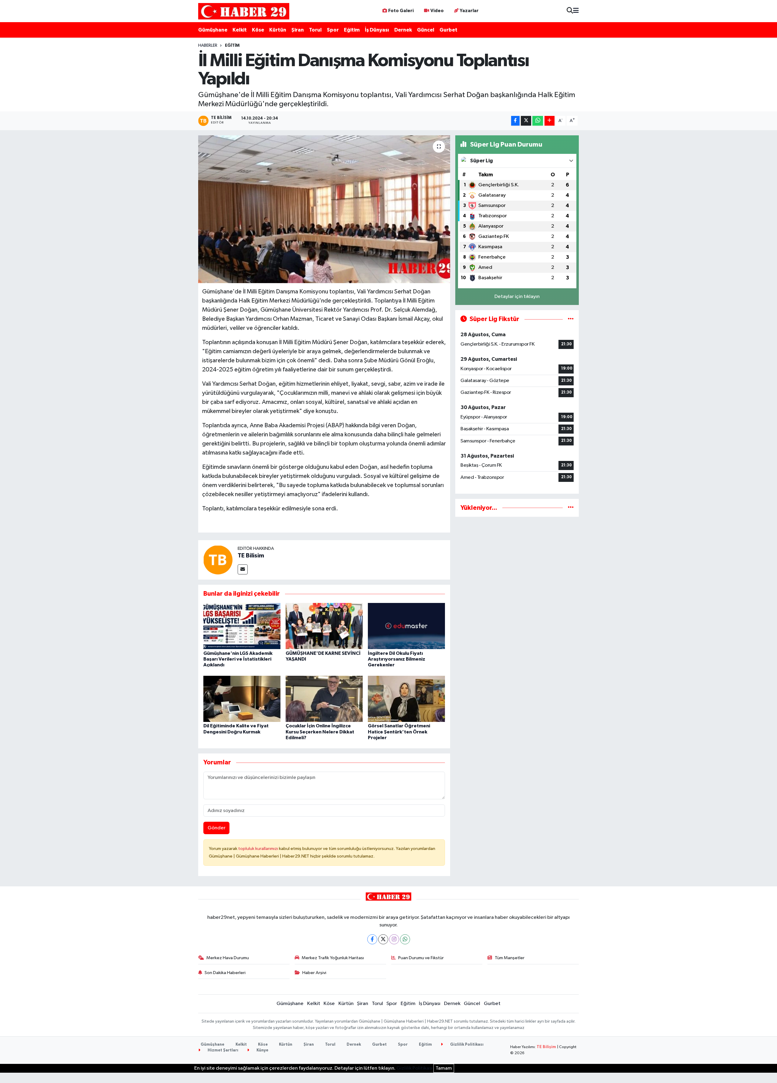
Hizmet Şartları (222, 1050)
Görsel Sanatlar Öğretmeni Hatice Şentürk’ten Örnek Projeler (399, 731)
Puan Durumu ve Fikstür (421, 958)
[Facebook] (372, 939)
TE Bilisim (251, 556)
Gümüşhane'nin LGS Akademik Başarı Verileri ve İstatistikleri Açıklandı (238, 659)
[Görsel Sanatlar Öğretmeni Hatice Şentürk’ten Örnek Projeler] (406, 698)
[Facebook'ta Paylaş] (515, 121)
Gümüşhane (212, 29)
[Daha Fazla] (550, 121)
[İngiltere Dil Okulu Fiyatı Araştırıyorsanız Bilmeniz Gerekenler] (406, 625)
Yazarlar (469, 10)
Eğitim (352, 29)
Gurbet (448, 29)
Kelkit (239, 29)
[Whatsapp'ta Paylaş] (537, 121)
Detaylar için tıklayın (517, 296)
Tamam (444, 1068)
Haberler (207, 45)
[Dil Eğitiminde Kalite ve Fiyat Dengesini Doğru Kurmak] (241, 698)
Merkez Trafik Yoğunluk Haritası (333, 958)
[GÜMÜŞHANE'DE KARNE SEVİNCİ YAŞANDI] (324, 625)
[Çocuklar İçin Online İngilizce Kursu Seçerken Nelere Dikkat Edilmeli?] (324, 698)
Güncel (425, 29)
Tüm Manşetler (509, 958)
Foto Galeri (401, 10)
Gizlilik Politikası (466, 1045)
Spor (333, 29)
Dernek (403, 29)
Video (437, 10)
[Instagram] (394, 939)
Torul (315, 29)
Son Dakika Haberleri (225, 972)
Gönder (217, 828)
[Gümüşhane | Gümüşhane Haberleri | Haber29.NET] (243, 11)
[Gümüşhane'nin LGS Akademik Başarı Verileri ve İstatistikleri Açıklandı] (241, 625)
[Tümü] (571, 507)
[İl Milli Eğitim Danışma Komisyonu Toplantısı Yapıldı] (324, 209)
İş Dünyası (377, 29)
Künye (262, 1050)
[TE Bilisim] (217, 559)
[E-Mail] (243, 569)
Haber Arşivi (314, 972)
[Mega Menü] (576, 11)
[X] (383, 939)
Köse (258, 29)
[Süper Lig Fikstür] (571, 319)
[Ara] (570, 11)
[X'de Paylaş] (526, 121)
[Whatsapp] (405, 939)
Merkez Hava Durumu (227, 958)
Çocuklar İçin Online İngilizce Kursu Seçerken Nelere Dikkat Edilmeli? (320, 731)
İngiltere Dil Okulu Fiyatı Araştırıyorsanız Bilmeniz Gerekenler (396, 659)
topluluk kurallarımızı (258, 848)
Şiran (297, 29)
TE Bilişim (546, 1047)
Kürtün (277, 29)
